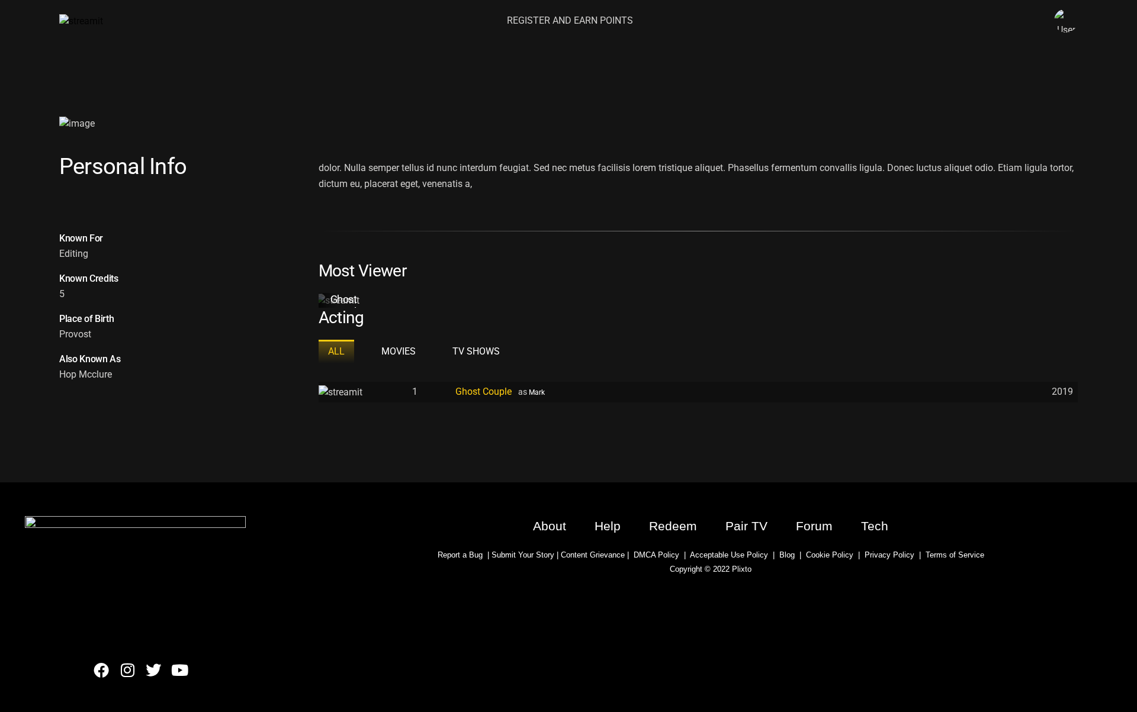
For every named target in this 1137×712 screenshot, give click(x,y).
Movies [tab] (398, 351)
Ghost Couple (346, 305)
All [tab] (336, 351)
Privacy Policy (889, 554)
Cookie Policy (830, 554)
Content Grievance (593, 554)
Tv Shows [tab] (476, 351)
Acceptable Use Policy (727, 554)
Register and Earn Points (570, 20)
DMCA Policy (656, 554)
